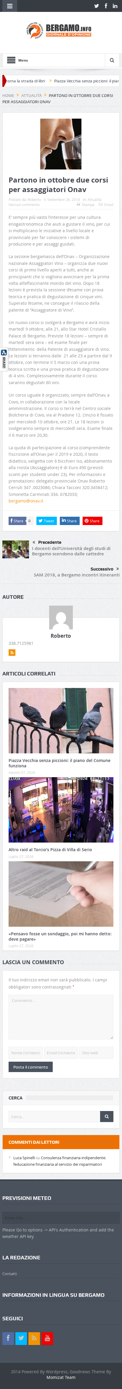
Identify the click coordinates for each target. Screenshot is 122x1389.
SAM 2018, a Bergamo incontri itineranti (77, 575)
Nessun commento (24, 204)
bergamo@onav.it (26, 501)
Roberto (34, 199)
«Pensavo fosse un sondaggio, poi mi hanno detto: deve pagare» (60, 936)
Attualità (95, 199)
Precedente (49, 542)
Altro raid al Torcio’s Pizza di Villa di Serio (50, 849)
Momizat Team (61, 1377)
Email (108, 204)
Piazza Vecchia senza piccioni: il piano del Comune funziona (59, 763)
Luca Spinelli (24, 1157)
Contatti (9, 1273)
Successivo (102, 569)
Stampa (88, 204)
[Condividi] (4, 359)
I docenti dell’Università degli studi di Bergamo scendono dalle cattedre (71, 551)
